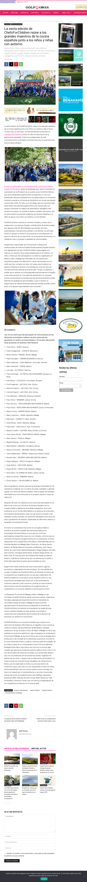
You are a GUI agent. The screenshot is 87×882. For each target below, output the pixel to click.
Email (70, 383)
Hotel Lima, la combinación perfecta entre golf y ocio (46, 720)
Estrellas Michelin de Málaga (13, 693)
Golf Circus (23, 731)
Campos (7, 763)
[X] (11, 64)
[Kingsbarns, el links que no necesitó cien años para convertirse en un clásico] (30, 780)
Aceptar (44, 879)
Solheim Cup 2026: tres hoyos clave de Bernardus (11, 768)
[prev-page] (5, 802)
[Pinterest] (16, 64)
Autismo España (35, 690)
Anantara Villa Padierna (13, 134)
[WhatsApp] (21, 64)
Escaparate (12, 21)
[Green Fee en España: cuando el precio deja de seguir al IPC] (48, 780)
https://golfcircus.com (25, 734)
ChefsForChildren (47, 690)
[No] (84, 876)
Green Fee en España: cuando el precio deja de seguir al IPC (47, 790)
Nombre (62, 376)
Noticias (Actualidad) (17, 24)
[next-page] (9, 802)
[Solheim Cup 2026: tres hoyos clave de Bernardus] (12, 758)
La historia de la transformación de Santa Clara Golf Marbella (15, 720)
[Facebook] (6, 64)
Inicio (5, 21)
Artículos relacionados (16, 748)
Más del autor (38, 748)
